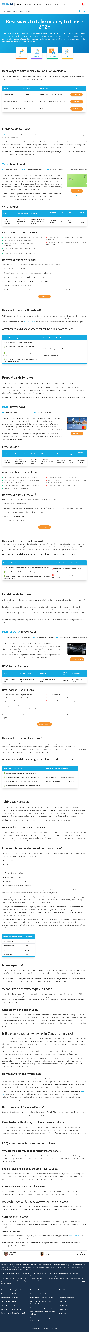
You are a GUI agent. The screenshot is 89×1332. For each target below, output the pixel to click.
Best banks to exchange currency (41, 1308)
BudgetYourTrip (74, 1236)
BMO (5, 407)
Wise (5, 164)
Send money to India (8, 1305)
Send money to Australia (9, 1297)
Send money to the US (8, 1294)
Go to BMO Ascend (77, 659)
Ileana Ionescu (50, 1253)
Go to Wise (76, 94)
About (64, 4)
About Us (62, 1290)
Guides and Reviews (37, 1290)
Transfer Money (28, 4)
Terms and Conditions (66, 1297)
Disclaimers (84, 11)
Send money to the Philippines (11, 1309)
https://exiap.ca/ (17, 1265)
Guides (57, 4)
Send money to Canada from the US (13, 1313)
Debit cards (6, 135)
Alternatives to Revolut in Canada (41, 1297)
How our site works (65, 1294)
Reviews (39, 4)
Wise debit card (29, 322)
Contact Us (62, 1301)
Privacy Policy (63, 1305)
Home (3, 11)
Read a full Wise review (77, 196)
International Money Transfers (12, 1290)
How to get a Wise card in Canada (41, 1294)
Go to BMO (76, 101)
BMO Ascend (11, 632)
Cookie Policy (63, 1309)
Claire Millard (13, 1253)
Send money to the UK (8, 1301)
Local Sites (62, 1313)
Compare (48, 4)
